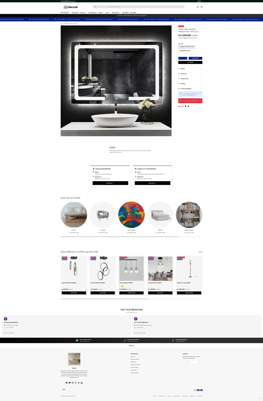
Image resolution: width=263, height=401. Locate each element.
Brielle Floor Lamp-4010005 (183, 282)
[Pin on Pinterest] (188, 106)
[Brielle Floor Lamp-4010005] (189, 269)
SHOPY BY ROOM (64, 12)
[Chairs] (102, 215)
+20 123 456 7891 (139, 327)
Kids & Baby (133, 12)
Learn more (73, 1)
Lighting (100, 12)
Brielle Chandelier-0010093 (154, 282)
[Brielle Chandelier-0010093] (160, 269)
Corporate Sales (134, 367)
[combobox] (138, 6)
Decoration (82, 12)
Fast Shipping (125, 12)
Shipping (186, 38)
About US (133, 356)
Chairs (102, 230)
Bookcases (189, 230)
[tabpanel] (131, 151)
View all (200, 251)
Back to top (131, 345)
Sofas (74, 230)
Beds (160, 230)
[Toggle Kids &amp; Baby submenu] (137, 12)
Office (107, 12)
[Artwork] (131, 215)
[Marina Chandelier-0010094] (131, 269)
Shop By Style (115, 12)
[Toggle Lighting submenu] (103, 12)
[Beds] (160, 215)
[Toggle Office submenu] (110, 12)
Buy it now (190, 62)
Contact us (133, 362)
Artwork (131, 230)
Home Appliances (92, 12)
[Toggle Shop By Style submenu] (120, 12)
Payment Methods (135, 359)
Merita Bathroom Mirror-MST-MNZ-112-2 (71, 23)
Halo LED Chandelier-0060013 (98, 282)
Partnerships (134, 370)
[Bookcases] (189, 215)
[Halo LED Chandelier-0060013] (103, 269)
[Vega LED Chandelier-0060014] (74, 269)
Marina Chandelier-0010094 (126, 282)
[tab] (112, 147)
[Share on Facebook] (185, 106)
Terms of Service (135, 372)
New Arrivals (75, 12)
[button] (201, 6)
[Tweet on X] (182, 106)
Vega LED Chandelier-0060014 (69, 282)
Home (62, 23)
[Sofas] (74, 215)
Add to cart (195, 58)
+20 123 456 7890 (9, 327)
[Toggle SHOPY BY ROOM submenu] (69, 12)
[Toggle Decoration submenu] (86, 12)
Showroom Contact (135, 364)
